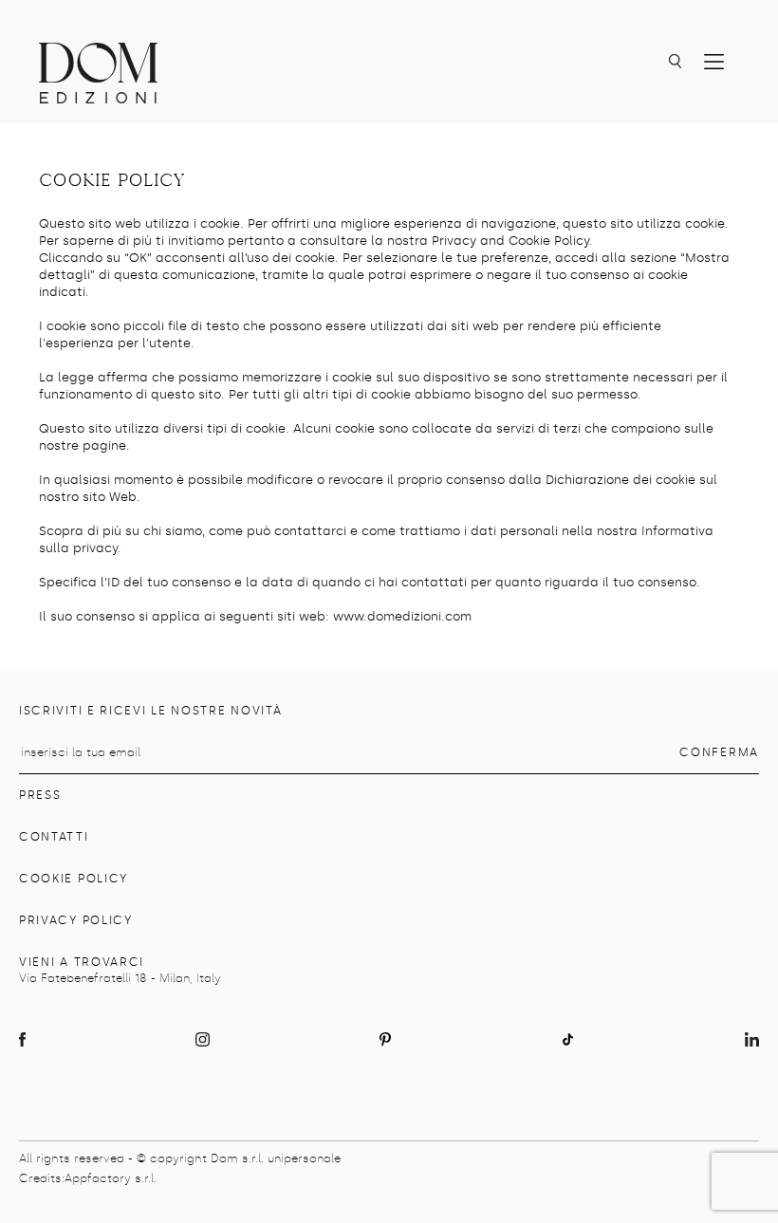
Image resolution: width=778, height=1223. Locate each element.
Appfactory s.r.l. (111, 1178)
